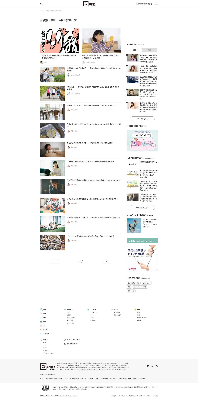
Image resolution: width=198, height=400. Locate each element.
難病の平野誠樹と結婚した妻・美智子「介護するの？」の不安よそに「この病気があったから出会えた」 (148, 94)
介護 (129, 287)
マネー (45, 345)
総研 (44, 309)
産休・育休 (70, 320)
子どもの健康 (117, 315)
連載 (44, 317)
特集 (44, 313)
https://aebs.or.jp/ (82, 389)
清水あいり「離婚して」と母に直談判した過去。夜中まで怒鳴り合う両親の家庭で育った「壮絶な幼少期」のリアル (148, 107)
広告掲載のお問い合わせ (144, 4)
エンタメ (93, 309)
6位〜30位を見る (142, 119)
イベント (92, 320)
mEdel (55, 378)
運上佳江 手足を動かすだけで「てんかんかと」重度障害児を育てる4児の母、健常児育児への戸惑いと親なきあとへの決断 (149, 81)
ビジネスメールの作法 (140, 287)
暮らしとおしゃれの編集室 (72, 378)
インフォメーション (73, 339)
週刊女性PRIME (44, 378)
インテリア (46, 350)
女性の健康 (117, 312)
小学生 (139, 320)
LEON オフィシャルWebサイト (103, 378)
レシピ (45, 329)
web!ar (51, 378)
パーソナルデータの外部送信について (128, 395)
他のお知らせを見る (142, 207)
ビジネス (70, 309)
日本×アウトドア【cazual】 (87, 378)
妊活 (138, 312)
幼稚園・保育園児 (142, 317)
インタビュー (146, 283)
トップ (42, 10)
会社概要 (155, 395)
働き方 (69, 312)
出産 (138, 315)
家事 (44, 342)
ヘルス (116, 309)
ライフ (45, 339)
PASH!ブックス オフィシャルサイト (137, 378)
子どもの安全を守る (133, 283)
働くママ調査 (70, 323)
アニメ (92, 317)
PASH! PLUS (61, 378)
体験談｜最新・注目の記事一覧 (54, 10)
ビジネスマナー (71, 317)
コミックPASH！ (123, 378)
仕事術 (69, 315)
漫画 (44, 321)
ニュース (46, 334)
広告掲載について (72, 344)
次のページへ (107, 262)
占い (44, 325)
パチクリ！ (115, 378)
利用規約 (114, 395)
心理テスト (131, 291)
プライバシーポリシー (145, 395)
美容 (44, 348)
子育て (139, 309)
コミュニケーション (48, 353)
